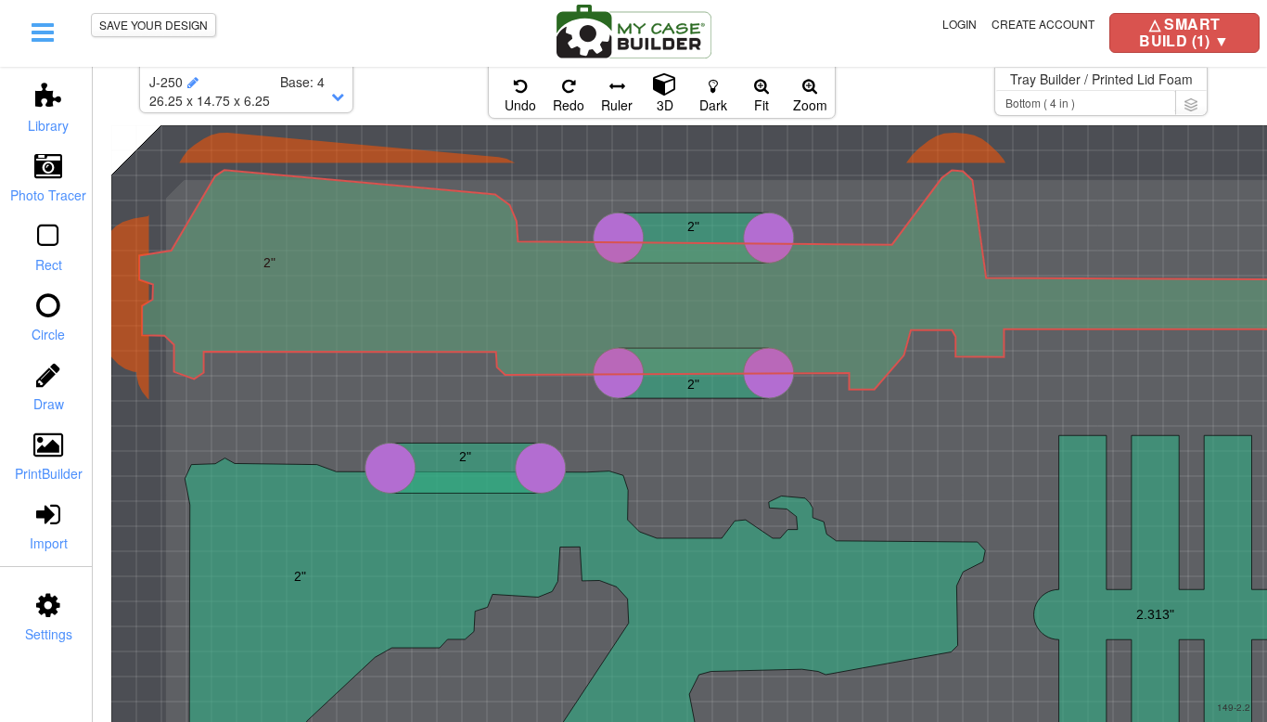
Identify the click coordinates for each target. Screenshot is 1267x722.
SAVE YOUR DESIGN (153, 24)
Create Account (1043, 24)
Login (959, 24)
